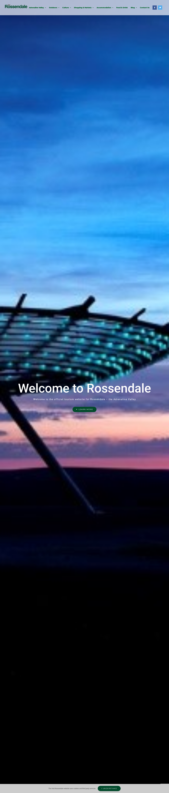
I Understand (109, 788)
